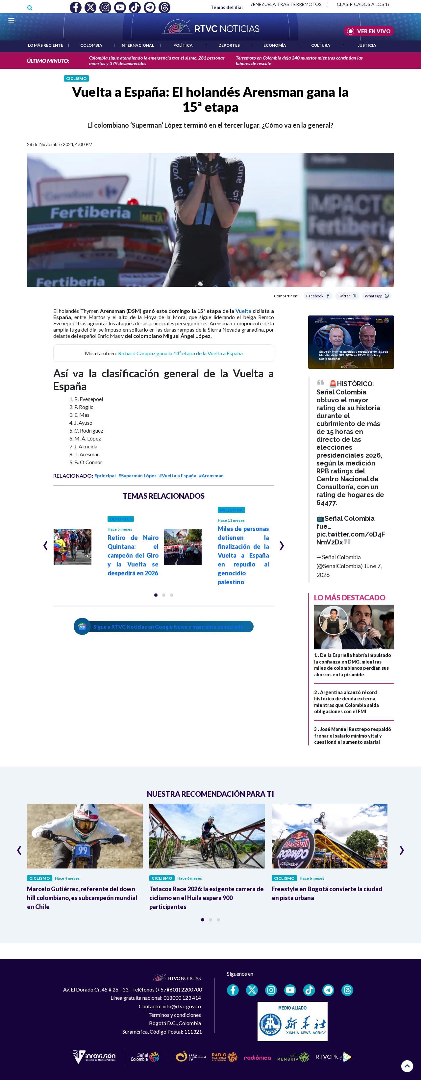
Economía (274, 45)
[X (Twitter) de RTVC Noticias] (252, 990)
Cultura (320, 45)
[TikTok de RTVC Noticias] (309, 990)
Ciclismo (76, 78)
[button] (156, 595)
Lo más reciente (45, 45)
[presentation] (45, 543)
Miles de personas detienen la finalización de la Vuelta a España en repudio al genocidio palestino (243, 555)
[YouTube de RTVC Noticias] (290, 990)
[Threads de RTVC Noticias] (347, 990)
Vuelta (243, 311)
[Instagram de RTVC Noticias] (271, 990)
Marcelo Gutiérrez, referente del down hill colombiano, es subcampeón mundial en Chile (82, 897)
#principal (105, 475)
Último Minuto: (48, 60)
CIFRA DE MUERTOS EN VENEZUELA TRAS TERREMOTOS (260, 4)
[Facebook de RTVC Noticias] (233, 990)
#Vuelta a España (177, 475)
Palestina (231, 510)
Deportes (229, 45)
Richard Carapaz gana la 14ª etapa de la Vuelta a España (180, 353)
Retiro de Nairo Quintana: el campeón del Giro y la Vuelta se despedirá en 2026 (133, 555)
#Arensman (211, 475)
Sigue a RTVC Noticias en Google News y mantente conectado (168, 626)
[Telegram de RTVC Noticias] (328, 990)
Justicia (367, 45)
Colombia (91, 45)
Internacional (137, 45)
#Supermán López (137, 475)
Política (183, 45)
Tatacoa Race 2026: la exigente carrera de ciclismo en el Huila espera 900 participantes (206, 897)
